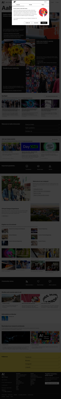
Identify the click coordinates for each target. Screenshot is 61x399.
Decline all (28, 22)
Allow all (44, 22)
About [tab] (43, 4)
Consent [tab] (18, 4)
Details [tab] (30, 4)
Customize (36, 22)
